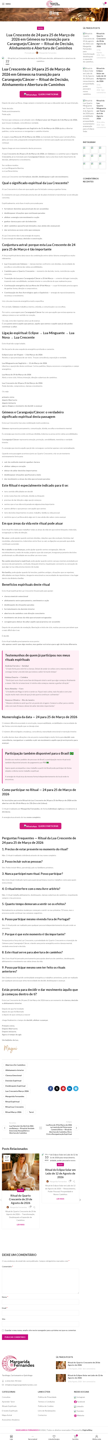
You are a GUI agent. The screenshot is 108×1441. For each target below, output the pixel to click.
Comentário (7, 1266)
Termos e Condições (46, 1402)
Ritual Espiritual (12, 1101)
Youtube (80, 1411)
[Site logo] (54, 4)
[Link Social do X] (57, 1088)
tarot (31, 1112)
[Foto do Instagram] (86, 149)
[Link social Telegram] (75, 1088)
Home (50, 18)
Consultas (6, 1397)
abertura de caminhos (15, 1065)
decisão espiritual (13, 1081)
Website (80, 1415)
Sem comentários (89, 1369)
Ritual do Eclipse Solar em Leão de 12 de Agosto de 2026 (60, 1173)
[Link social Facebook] (50, 1088)
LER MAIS (20, 1225)
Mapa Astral (7, 1415)
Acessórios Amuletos (11, 1420)
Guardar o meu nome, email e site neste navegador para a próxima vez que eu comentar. (40, 1330)
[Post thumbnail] (89, 47)
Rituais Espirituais (9, 1406)
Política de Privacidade (47, 1397)
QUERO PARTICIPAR (48, 94)
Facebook (81, 1402)
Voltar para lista (40, 1128)
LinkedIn (80, 1406)
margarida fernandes (14, 1096)
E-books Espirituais (10, 1411)
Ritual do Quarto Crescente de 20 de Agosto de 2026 (20, 1199)
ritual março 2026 (13, 1112)
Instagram (80, 1397)
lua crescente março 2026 (17, 1091)
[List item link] (27, 1381)
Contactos (42, 1415)
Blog (57, 18)
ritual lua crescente (14, 1107)
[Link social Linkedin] (69, 1088)
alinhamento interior (14, 1070)
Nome (5, 1297)
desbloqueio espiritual (15, 1086)
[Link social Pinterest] (63, 1088)
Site (3, 1319)
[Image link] (20, 1363)
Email (5, 1308)
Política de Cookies (46, 1406)
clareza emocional (13, 1075)
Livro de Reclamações (47, 1411)
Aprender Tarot (8, 1402)
